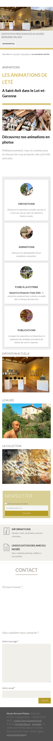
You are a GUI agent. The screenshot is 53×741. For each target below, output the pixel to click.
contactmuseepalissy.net (28, 720)
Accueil (16, 54)
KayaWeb (36, 724)
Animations (25, 54)
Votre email (8, 688)
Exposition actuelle (16, 353)
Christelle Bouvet (22, 724)
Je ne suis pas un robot (17, 503)
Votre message (10, 641)
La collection (11, 446)
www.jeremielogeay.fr (16, 734)
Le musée (8, 400)
